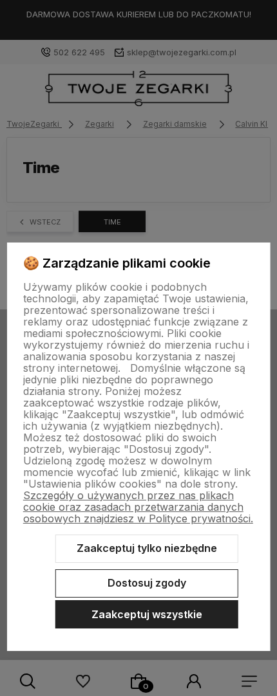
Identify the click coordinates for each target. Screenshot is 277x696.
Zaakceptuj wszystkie (146, 614)
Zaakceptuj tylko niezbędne (147, 548)
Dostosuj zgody (147, 582)
